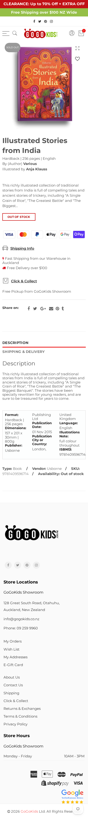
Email (51, 309)
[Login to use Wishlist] (77, 58)
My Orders (13, 641)
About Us (12, 677)
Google (43, 309)
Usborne (54, 469)
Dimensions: (15, 428)
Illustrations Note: (69, 434)
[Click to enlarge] (77, 48)
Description (15, 343)
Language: (68, 423)
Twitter (35, 309)
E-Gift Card (13, 665)
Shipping (11, 693)
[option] (44, 84)
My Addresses (15, 657)
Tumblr (62, 309)
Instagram (36, 565)
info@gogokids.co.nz (21, 619)
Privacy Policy (15, 724)
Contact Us (13, 685)
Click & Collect (24, 281)
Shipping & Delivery (23, 352)
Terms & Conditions (20, 716)
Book (17, 469)
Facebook (28, 309)
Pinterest (57, 309)
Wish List (11, 649)
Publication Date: (42, 425)
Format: (12, 415)
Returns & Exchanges (22, 709)
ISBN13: (65, 449)
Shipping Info (22, 248)
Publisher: (13, 445)
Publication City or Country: (42, 440)
